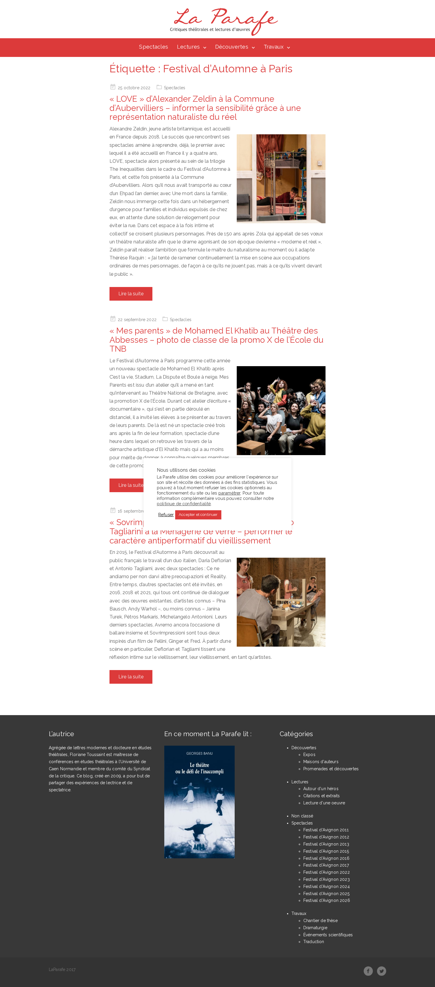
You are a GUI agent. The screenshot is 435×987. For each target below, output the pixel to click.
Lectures (188, 47)
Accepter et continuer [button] (198, 514)
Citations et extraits (321, 795)
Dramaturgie (315, 927)
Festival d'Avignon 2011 (326, 829)
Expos (309, 754)
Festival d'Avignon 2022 (326, 872)
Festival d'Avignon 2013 (326, 844)
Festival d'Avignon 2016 (326, 858)
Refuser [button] (166, 514)
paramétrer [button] (229, 492)
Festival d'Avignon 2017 (326, 865)
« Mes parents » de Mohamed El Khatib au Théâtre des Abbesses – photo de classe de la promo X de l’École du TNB (216, 340)
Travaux (273, 47)
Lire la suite (131, 293)
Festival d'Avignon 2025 (326, 893)
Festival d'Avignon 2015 (326, 851)
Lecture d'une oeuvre (324, 803)
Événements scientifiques (328, 934)
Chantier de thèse (320, 920)
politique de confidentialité (184, 503)
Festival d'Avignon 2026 (326, 900)
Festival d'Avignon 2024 (326, 886)
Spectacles (153, 47)
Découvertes (231, 47)
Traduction (313, 941)
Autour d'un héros (321, 788)
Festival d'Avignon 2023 (326, 879)
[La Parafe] (222, 22)
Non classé (302, 816)
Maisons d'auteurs (321, 761)
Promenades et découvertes (331, 768)
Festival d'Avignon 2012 (326, 837)
